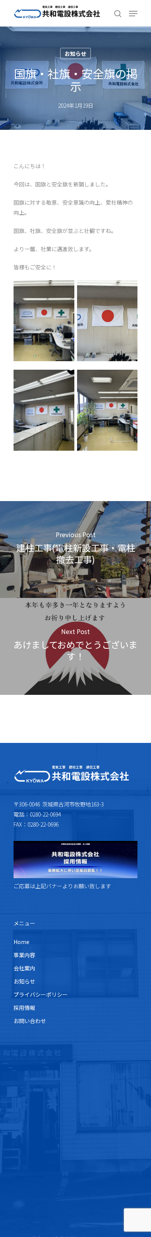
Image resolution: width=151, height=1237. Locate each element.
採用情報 (24, 1007)
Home (21, 942)
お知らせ (75, 53)
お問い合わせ (30, 1021)
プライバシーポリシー (41, 994)
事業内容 (24, 955)
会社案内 (24, 968)
